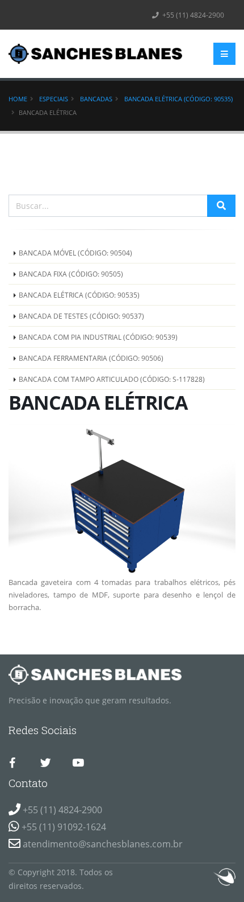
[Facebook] (12, 763)
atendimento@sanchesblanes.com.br (103, 844)
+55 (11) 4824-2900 (192, 14)
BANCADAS (96, 98)
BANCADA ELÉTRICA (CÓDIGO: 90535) (178, 98)
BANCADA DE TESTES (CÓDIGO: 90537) (81, 315)
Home (18, 98)
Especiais (53, 98)
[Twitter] (45, 763)
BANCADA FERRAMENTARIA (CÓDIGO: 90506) (91, 358)
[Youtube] (77, 763)
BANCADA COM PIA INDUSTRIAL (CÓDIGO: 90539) (98, 336)
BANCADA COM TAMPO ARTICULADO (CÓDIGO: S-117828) (112, 379)
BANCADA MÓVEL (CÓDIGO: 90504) (75, 252)
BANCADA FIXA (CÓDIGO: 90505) (71, 273)
